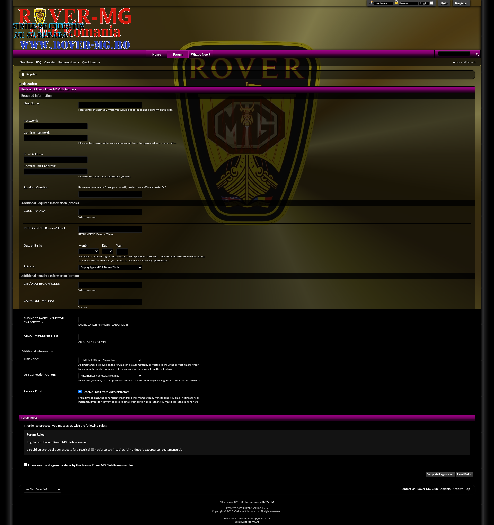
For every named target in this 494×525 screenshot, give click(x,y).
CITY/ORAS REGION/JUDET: (42, 283)
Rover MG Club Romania (434, 489)
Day (104, 245)
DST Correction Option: (40, 375)
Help (444, 3)
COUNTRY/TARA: (35, 211)
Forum (178, 54)
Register (461, 3)
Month (83, 245)
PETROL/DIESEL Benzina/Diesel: (45, 228)
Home (156, 54)
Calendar (50, 62)
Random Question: (36, 187)
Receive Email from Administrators (105, 392)
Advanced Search (464, 62)
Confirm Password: (37, 132)
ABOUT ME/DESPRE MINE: (41, 335)
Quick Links (89, 62)
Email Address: (34, 154)
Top (467, 489)
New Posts (26, 62)
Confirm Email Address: (40, 166)
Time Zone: (31, 359)
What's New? (200, 54)
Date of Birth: (33, 245)
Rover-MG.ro (251, 522)
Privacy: (29, 266)
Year (119, 245)
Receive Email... (34, 391)
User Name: (31, 103)
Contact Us (408, 489)
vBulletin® (246, 508)
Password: (31, 120)
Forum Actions (67, 62)
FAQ (39, 62)
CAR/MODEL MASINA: (39, 301)
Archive (458, 489)
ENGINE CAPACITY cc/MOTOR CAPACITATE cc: (44, 320)
